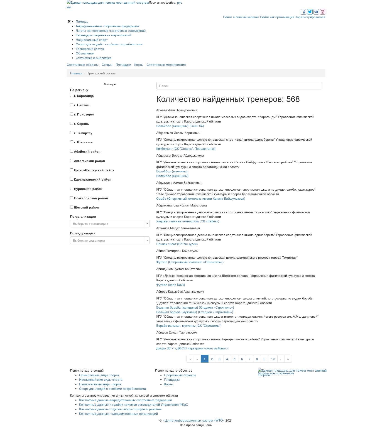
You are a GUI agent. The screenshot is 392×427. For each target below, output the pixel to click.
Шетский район (86, 207)
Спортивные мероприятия (166, 64)
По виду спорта (82, 233)
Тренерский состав (90, 48)
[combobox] (109, 223)
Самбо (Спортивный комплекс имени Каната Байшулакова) (200, 198)
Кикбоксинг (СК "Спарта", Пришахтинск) (186, 148)
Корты (138, 64)
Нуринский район (88, 188)
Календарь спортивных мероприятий (103, 35)
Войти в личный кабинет (241, 17)
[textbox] (108, 223)
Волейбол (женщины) (172, 175)
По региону (79, 89)
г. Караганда (84, 95)
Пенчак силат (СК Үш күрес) (177, 243)
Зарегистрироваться (310, 17)
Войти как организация (277, 17)
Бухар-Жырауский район (94, 170)
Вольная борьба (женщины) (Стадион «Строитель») (195, 307)
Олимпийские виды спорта (99, 375)
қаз (69, 7)
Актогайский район (89, 160)
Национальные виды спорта (100, 384)
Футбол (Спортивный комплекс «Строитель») (190, 262)
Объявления (85, 53)
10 (273, 358)
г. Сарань (81, 123)
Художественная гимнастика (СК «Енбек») (187, 221)
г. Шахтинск (83, 142)
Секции (107, 64)
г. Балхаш (82, 105)
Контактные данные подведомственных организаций (118, 413)
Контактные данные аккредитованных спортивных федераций (125, 400)
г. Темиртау (83, 132)
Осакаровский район (91, 198)
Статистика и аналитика (93, 57)
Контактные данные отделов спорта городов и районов (120, 409)
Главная (76, 73)
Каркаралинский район (92, 179)
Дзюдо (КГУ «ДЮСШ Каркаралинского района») (192, 348)
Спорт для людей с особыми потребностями (109, 44)
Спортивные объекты (82, 64)
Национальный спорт (92, 39)
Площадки (123, 64)
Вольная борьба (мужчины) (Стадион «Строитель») (194, 311)
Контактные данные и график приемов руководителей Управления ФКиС (133, 404)
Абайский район (87, 151)
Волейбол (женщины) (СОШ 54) (180, 125)
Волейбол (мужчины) (172, 171)
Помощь (82, 21)
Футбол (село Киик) (170, 284)
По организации (83, 216)
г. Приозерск (84, 114)
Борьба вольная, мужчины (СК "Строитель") (189, 325)
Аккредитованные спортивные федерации (107, 26)
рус (179, 2)
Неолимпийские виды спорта (100, 379)
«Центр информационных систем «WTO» (194, 420)
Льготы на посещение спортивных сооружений (111, 30)
